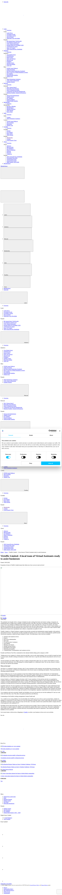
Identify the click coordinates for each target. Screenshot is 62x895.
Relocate (6, 83)
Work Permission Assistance (13, 118)
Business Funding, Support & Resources (16, 92)
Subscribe (6, 1)
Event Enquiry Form (11, 140)
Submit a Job (10, 125)
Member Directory (11, 109)
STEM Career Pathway (12, 68)
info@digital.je (8, 817)
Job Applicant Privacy (9, 890)
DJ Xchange (10, 132)
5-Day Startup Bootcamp (13, 43)
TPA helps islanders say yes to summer (10, 748)
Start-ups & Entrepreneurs (13, 95)
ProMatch (9, 61)
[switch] (23, 457)
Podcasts (9, 151)
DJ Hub (8, 131)
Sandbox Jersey (10, 63)
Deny (30, 463)
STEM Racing (10, 56)
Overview (9, 30)
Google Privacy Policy (34, 885)
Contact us (9, 154)
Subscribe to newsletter (6, 883)
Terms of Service (44, 885)
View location (7, 819)
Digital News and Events (10, 796)
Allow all (50, 463)
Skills (5, 113)
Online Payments (11, 69)
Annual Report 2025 (11, 159)
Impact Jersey (10, 57)
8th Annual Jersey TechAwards (14, 41)
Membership (7, 102)
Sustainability (7, 893)
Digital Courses (7, 808)
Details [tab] (31, 435)
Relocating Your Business (13, 88)
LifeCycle (9, 65)
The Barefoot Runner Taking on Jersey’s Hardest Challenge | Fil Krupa (18, 767)
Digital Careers (7, 800)
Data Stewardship (11, 64)
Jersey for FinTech (11, 58)
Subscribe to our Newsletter (13, 38)
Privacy (5, 887)
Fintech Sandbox (11, 99)
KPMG (4, 760)
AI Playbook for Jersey (12, 46)
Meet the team (10, 147)
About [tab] (51, 435)
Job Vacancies (7, 810)
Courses (9, 117)
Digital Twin (10, 76)
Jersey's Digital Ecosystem (13, 90)
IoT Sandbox (10, 73)
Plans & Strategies (11, 150)
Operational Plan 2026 (12, 158)
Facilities (6, 126)
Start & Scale (10, 60)
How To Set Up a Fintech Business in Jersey (17, 72)
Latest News (10, 33)
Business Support (8, 799)
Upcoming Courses (11, 35)
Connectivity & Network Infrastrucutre (16, 91)
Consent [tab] (10, 435)
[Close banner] (59, 430)
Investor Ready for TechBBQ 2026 (15, 45)
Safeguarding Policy (8, 889)
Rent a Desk (10, 111)
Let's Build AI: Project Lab (13, 42)
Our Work (6, 802)
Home (2, 552)
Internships (9, 124)
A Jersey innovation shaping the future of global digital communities (17, 776)
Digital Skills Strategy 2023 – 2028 (12, 812)
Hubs (5, 798)
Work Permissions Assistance (14, 79)
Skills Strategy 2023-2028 (13, 162)
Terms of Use (7, 891)
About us (9, 145)
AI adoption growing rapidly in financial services (12, 757)
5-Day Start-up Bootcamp (13, 80)
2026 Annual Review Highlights (14, 49)
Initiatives (6, 50)
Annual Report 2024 (11, 160)
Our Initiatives (10, 148)
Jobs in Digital (10, 37)
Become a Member (11, 106)
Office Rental (10, 110)
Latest (5, 29)
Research (9, 152)
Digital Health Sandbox (12, 75)
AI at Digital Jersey (11, 54)
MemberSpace (10, 107)
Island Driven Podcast (7, 769)
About (5, 141)
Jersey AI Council (11, 48)
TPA (3, 751)
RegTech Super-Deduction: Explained (16, 71)
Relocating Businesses (9, 803)
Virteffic (4, 618)
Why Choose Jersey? (12, 87)
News (6, 552)
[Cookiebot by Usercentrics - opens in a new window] (49, 431)
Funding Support (11, 82)
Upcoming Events (11, 34)
